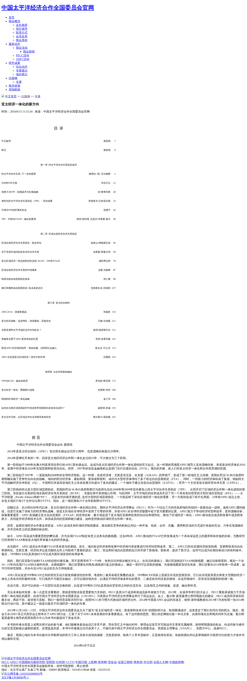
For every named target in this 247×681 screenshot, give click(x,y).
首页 (11, 17)
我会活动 (21, 47)
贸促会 (112, 662)
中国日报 (81, 662)
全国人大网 (161, 662)
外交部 (148, 662)
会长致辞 (21, 25)
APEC (14, 662)
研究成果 (14, 62)
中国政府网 (176, 662)
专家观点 (21, 70)
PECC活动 (22, 55)
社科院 (60, 662)
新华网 (102, 662)
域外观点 (21, 74)
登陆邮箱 (14, 89)
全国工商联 (125, 662)
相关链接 (14, 85)
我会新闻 (29, 51)
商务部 (138, 662)
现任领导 (21, 28)
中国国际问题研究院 (32, 662)
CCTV (70, 662)
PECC (5, 662)
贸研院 (50, 662)
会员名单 (21, 36)
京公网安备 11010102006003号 (23, 673)
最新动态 (14, 44)
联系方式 (21, 32)
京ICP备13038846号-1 (15, 677)
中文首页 (11, 96)
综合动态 (21, 66)
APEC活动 (22, 59)
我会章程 (21, 40)
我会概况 (14, 21)
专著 (19, 81)
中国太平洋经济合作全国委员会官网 (47, 7)
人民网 (92, 662)
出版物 (13, 78)
